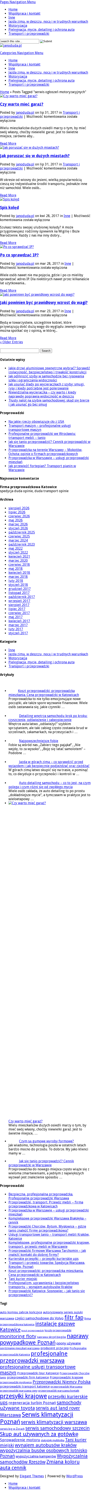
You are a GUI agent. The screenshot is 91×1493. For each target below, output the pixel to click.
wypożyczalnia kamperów (36, 1456)
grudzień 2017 (19, 589)
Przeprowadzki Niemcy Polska (62, 1381)
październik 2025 (21, 532)
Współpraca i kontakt (24, 13)
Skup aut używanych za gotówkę (39, 1434)
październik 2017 (21, 597)
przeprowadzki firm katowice (28, 1377)
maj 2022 (15, 548)
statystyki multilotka (52, 1440)
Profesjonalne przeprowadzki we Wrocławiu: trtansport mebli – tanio (42, 436)
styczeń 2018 (18, 585)
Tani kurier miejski (22, 1279)
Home (13, 9)
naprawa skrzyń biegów (51, 1337)
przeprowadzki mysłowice (16, 1382)
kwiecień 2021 (19, 557)
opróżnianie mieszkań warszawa (20, 1348)
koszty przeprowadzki (58, 1330)
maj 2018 (15, 569)
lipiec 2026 (16, 512)
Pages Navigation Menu (18, 2)
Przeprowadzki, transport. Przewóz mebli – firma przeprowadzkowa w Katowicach (45, 1204)
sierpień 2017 (18, 605)
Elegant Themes (32, 1476)
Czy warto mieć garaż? (21, 104)
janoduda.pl (25, 113)
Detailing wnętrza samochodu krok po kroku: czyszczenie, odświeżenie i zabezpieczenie (47, 718)
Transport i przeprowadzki (28, 34)
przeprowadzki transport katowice (25, 1386)
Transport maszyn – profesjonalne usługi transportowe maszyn (39, 428)
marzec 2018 (18, 577)
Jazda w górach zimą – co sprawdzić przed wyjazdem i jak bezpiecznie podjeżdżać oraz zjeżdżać (49, 764)
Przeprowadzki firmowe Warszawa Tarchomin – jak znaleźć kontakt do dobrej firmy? (47, 1253)
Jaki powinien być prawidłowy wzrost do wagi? (44, 302)
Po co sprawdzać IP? (19, 255)
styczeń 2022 (18, 552)
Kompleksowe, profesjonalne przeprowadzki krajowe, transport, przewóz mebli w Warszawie (49, 1245)
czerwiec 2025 (19, 536)
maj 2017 (15, 617)
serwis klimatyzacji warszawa (54, 1422)
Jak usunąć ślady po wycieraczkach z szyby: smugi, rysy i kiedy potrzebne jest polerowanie (46, 386)
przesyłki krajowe (23, 1396)
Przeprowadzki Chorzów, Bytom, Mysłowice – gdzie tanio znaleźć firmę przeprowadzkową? (47, 1228)
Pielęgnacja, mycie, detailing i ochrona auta (41, 30)
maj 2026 (15, 520)
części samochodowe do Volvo (39, 1318)
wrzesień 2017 (19, 601)
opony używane (68, 1343)
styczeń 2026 (18, 528)
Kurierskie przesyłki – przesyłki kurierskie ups (43, 1259)
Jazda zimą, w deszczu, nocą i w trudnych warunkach (48, 22)
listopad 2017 (19, 593)
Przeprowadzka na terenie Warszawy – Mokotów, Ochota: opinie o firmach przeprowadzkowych (45, 452)
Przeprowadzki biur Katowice (38, 1373)
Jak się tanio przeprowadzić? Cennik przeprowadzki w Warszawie (41, 1163)
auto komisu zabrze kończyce (21, 1312)
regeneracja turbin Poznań (32, 1403)
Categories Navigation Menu (21, 53)
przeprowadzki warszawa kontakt (58, 1390)
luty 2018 (15, 581)
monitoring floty (18, 1336)
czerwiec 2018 (19, 565)
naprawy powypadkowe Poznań (44, 1339)
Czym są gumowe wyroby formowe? (46, 1141)
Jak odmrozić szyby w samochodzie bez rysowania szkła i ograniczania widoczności (46, 378)
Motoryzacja (17, 26)
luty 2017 (15, 629)
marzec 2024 (18, 540)
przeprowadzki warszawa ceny (18, 1390)
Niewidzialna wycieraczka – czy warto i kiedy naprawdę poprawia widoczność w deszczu (42, 394)
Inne (11, 17)
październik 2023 (21, 544)
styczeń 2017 (18, 633)
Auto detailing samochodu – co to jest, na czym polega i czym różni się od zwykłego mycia (49, 785)
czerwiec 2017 (19, 613)
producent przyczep (54, 1348)
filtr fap (73, 1317)
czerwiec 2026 (19, 516)
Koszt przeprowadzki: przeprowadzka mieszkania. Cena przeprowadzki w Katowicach (43, 693)
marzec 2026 (18, 524)
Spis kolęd (9, 207)
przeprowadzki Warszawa (66, 1386)
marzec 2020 (18, 561)
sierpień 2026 (18, 508)
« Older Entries (11, 342)
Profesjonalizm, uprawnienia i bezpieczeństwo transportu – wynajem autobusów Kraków (43, 1285)
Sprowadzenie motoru (20, 1440)
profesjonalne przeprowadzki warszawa (34, 1357)
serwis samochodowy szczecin (57, 1428)
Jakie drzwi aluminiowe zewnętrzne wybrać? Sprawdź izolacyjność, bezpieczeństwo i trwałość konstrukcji (49, 370)
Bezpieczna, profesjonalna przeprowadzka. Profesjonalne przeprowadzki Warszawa (40, 1196)
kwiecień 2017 (19, 621)
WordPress (74, 1476)
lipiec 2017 (16, 609)
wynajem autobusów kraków (46, 1445)
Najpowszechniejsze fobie (38, 741)
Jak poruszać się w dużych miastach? (35, 156)
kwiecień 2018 (19, 573)
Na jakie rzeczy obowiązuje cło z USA (36, 422)
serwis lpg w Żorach (12, 1428)
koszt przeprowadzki (32, 1330)
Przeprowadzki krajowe (66, 1377)
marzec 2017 (18, 625)
